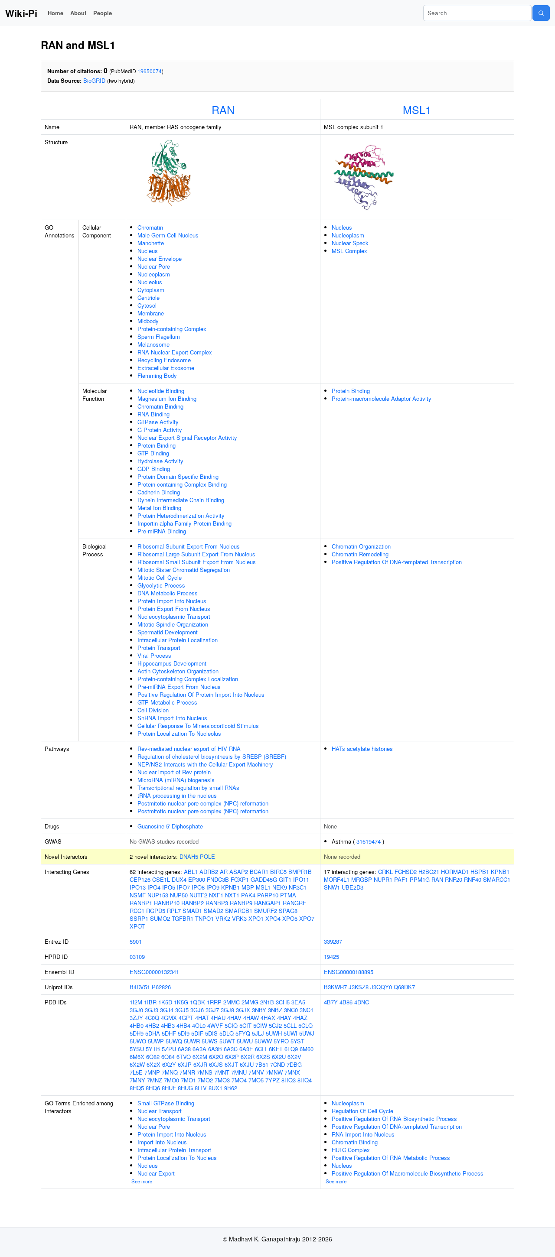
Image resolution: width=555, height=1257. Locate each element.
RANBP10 (167, 903)
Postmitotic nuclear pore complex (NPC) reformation (202, 803)
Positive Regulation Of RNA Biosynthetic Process (394, 1118)
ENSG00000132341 (154, 972)
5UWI (290, 1033)
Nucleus (147, 251)
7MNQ (170, 1072)
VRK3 (239, 918)
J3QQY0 (381, 987)
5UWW (263, 1041)
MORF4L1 (336, 879)
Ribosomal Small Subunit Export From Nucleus (196, 562)
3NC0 (291, 1010)
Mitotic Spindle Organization (172, 624)
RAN (223, 109)
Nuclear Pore (153, 266)
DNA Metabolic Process (167, 593)
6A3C (231, 1049)
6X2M (200, 1056)
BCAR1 (259, 871)
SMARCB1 (238, 910)
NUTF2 (198, 895)
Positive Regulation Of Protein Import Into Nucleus (200, 694)
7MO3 (222, 1080)
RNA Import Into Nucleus (363, 1134)
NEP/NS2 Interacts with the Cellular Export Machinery (205, 764)
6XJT (231, 1064)
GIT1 (285, 879)
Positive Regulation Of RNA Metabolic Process (391, 1157)
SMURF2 (265, 910)
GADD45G (264, 879)
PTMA (288, 895)
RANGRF (294, 903)
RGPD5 (155, 910)
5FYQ (242, 1033)
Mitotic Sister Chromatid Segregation (183, 569)
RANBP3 (217, 903)
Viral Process (154, 655)
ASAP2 (238, 871)
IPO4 (153, 887)
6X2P (232, 1056)
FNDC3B (218, 879)
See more (141, 1181)
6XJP (185, 1064)
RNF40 (472, 879)
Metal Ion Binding (159, 507)
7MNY (137, 1080)
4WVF (215, 1025)
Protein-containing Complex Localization (187, 679)
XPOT (137, 926)
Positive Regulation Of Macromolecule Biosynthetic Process (407, 1173)
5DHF (169, 1033)
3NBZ (275, 1010)
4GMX (169, 1017)
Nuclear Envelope (159, 258)
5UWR (192, 1041)
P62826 (161, 987)
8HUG (185, 1088)
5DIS (211, 1033)
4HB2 (152, 1025)
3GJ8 (227, 1010)
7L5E (136, 1072)
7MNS (204, 1072)
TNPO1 (204, 918)
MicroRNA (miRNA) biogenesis (176, 780)
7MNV (256, 1072)
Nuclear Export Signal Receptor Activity (187, 437)
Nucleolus (149, 282)
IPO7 (183, 887)
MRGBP (361, 879)
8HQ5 (137, 1088)
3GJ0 (136, 1010)
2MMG (250, 1002)
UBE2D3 (352, 887)
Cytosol (147, 305)
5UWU (245, 1041)
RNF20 (453, 879)
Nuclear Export (156, 1173)
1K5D (165, 1002)
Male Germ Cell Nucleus (168, 235)
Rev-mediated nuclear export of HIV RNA (189, 748)
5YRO (281, 1041)
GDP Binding (153, 468)
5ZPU (169, 1049)
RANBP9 (241, 903)
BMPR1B (300, 871)
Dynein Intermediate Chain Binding (180, 500)
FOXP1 (240, 879)
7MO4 (239, 1080)
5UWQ (174, 1041)
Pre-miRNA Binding (161, 531)
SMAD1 (192, 910)
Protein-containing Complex (171, 329)
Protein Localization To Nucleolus (179, 733)
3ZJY (136, 1017)
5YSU (137, 1049)
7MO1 (188, 1080)
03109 (137, 956)
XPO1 (256, 918)
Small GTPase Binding (165, 1103)
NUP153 (157, 895)
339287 (333, 941)
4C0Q (152, 1017)
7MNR (187, 1072)
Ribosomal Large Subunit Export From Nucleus (196, 554)
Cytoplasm (150, 290)
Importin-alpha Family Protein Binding (184, 523)
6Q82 (153, 1056)
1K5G (181, 1002)
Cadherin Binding (158, 492)
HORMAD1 (455, 871)
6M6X (137, 1056)
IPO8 (198, 887)
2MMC (231, 1002)
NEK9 (279, 887)
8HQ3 (288, 1080)
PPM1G (420, 879)
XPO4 (273, 918)
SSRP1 (139, 918)
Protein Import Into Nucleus (171, 601)
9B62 (230, 1088)
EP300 (196, 879)
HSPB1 (479, 871)
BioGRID (94, 80)
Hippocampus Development (171, 663)
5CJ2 (275, 1025)
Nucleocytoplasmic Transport (173, 616)
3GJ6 (197, 1010)
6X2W (137, 1064)
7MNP (152, 1072)
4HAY (284, 1017)
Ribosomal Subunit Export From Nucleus (188, 546)
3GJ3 (151, 1010)
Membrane (150, 313)
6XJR (200, 1064)
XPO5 (289, 918)
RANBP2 (192, 903)
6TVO (183, 1056)
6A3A (199, 1049)
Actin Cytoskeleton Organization (178, 671)
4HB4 (183, 1025)
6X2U (279, 1056)
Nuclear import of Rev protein (174, 772)
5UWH (274, 1033)
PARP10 (267, 895)
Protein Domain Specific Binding (178, 476)
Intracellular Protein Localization (177, 640)
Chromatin (150, 227)
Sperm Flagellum (158, 336)
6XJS (216, 1064)
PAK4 (248, 895)
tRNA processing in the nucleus (177, 795)
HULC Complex (351, 1150)
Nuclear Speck (350, 243)
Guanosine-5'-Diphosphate (170, 826)
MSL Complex (349, 251)
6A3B (215, 1049)
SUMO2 (160, 918)
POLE (207, 856)
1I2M (136, 1002)
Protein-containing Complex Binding (182, 484)
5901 (136, 941)
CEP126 (140, 879)
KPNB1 (230, 887)
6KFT (276, 1049)
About (78, 13)
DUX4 (179, 879)
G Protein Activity (159, 429)
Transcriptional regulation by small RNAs (188, 787)
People (102, 13)
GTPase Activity (158, 422)
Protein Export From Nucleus (173, 608)
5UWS (210, 1041)
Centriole (148, 297)
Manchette (150, 243)
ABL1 (191, 871)
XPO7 (306, 918)
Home (55, 13)
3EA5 (298, 1002)
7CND (277, 1064)
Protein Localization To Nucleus (177, 1157)
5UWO (138, 1041)
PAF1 (401, 879)
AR (224, 871)
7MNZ (154, 1080)
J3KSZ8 (359, 987)
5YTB (153, 1049)
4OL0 (199, 1025)
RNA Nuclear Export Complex (174, 352)
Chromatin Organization (361, 546)
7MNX (292, 1072)
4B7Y (331, 1002)
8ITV (201, 1088)
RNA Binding (153, 414)
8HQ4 (304, 1080)
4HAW (251, 1017)
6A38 (184, 1049)
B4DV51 (140, 987)
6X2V (294, 1056)
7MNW (274, 1072)
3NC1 (306, 1010)
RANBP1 (141, 903)
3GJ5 (182, 1010)
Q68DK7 (404, 987)
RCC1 (137, 910)
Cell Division (153, 710)
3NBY (259, 1010)
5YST (297, 1041)
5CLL (290, 1025)
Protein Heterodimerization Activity (181, 515)
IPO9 (212, 887)
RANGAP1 (267, 903)
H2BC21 (428, 871)
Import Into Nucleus (162, 1142)
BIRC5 (278, 871)
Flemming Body (157, 375)
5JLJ (258, 1033)
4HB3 (168, 1025)
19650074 (149, 71)
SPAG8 (288, 910)
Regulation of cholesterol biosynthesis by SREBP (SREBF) (211, 756)
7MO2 (205, 1080)
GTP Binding (153, 453)
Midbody (148, 321)
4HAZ (300, 1017)
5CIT (245, 1025)
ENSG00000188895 (348, 972)
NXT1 (232, 895)
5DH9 (137, 1033)
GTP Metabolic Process (167, 702)
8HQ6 (153, 1088)
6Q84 (168, 1056)
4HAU (218, 1017)
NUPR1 (383, 879)
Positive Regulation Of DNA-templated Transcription (397, 562)
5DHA (152, 1033)
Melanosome (153, 344)
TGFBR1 (182, 918)
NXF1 (216, 895)
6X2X (153, 1064)
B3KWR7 (335, 987)
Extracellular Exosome (165, 368)
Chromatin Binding (160, 406)
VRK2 (222, 918)
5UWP (156, 1041)
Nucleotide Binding (160, 391)
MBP (248, 887)
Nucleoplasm (153, 274)
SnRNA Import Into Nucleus (172, 718)
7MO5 (256, 1080)
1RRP (214, 1002)
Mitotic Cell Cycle (159, 577)
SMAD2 (213, 910)
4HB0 (137, 1025)
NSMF (138, 895)
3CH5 (283, 1002)
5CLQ (305, 1025)
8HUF (169, 1088)
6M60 (306, 1049)
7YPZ (272, 1080)
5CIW (260, 1025)
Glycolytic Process (161, 585)
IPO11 (301, 879)
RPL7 (174, 910)
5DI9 (183, 1033)
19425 (331, 956)
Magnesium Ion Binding (166, 398)
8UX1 (215, 1088)
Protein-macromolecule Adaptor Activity (381, 398)
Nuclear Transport (159, 1111)
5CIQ (231, 1025)
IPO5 (168, 887)
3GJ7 (212, 1010)
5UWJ (306, 1033)
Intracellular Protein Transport (174, 1150)
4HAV (234, 1017)
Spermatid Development (167, 632)
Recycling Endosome (164, 360)
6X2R (248, 1056)
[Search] (541, 13)
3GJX (243, 1010)
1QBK (197, 1002)
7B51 (261, 1064)
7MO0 (171, 1080)
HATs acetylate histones (362, 748)
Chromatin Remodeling (360, 554)
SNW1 (332, 887)
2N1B (267, 1002)
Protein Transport (158, 647)
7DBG (294, 1064)
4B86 (346, 1002)
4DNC (361, 1002)
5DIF (197, 1033)
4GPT (186, 1017)
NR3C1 (298, 887)
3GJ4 (166, 1010)
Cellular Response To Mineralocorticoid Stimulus (198, 725)
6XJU (247, 1064)
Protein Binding (156, 445)
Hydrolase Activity (160, 461)
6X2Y (169, 1064)
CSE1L (161, 879)
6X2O (216, 1056)
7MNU (239, 1072)
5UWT (227, 1041)
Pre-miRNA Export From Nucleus (179, 686)
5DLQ (226, 1033)
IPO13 (138, 887)
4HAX (268, 1017)
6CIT (261, 1049)
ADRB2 (208, 871)
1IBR (150, 1002)
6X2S (263, 1056)
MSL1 (417, 109)
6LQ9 (291, 1049)
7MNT (221, 1072)
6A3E (246, 1049)
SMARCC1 (496, 879)
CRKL (385, 871)
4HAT (202, 1017)
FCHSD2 (406, 871)
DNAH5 (189, 856)
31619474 (368, 841)
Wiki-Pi (21, 13)
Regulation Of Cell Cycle (362, 1111)
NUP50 (179, 895)
